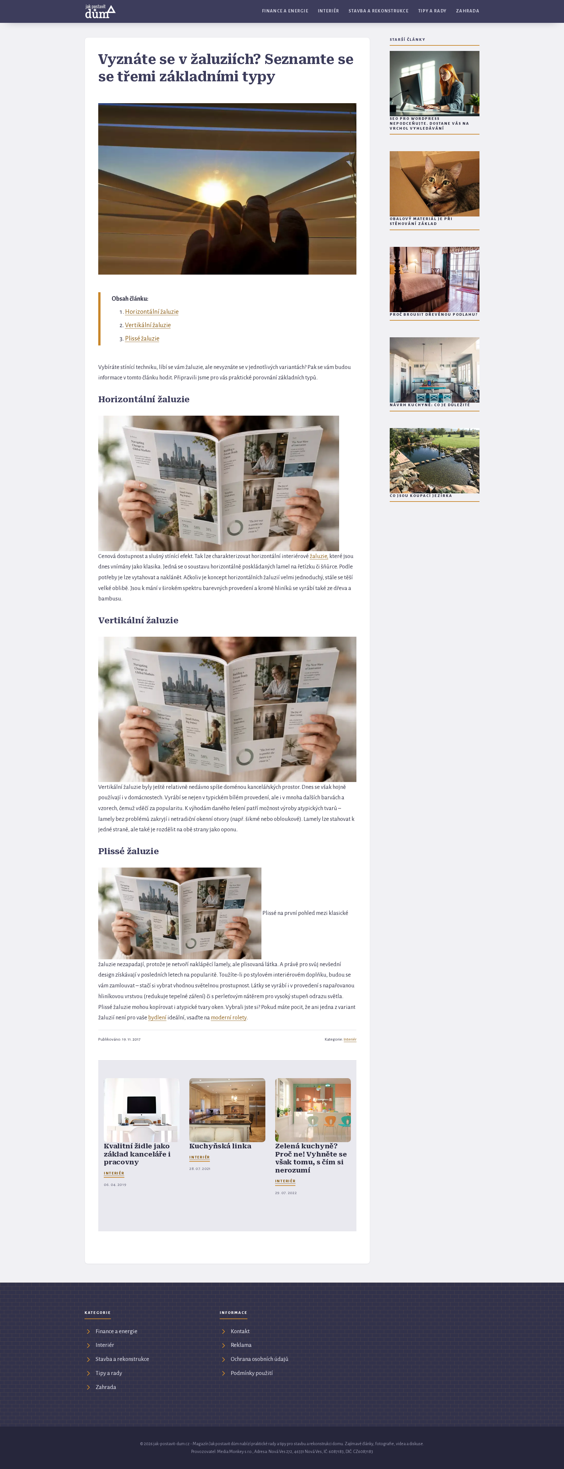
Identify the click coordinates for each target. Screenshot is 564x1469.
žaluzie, (319, 556)
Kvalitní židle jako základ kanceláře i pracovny (137, 1154)
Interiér (328, 11)
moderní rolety (228, 1017)
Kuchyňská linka (220, 1146)
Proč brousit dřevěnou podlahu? (434, 314)
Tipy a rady (432, 11)
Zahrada (467, 11)
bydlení (157, 1017)
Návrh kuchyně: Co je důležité (430, 405)
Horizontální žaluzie (152, 312)
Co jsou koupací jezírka (421, 496)
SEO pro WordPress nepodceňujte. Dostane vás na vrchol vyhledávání (429, 124)
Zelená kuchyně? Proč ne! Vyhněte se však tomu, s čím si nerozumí (311, 1158)
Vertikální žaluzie (148, 325)
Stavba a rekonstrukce (379, 11)
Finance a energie (285, 11)
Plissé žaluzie (142, 338)
